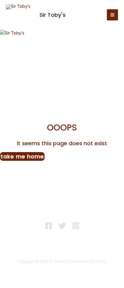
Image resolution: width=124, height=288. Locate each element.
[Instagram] (75, 226)
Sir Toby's (52, 15)
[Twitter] (62, 226)
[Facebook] (48, 226)
